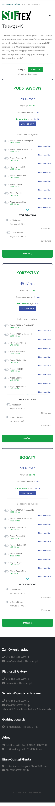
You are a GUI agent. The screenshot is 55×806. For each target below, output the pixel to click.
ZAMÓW (26, 253)
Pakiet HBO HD (16, 185)
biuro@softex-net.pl (17, 770)
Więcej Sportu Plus (18, 203)
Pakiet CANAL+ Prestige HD (22, 142)
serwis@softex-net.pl (18, 705)
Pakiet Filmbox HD (18, 177)
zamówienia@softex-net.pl (22, 661)
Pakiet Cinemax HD (18, 159)
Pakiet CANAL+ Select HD (21, 150)
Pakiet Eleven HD (17, 168)
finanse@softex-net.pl (19, 683)
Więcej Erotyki (16, 194)
